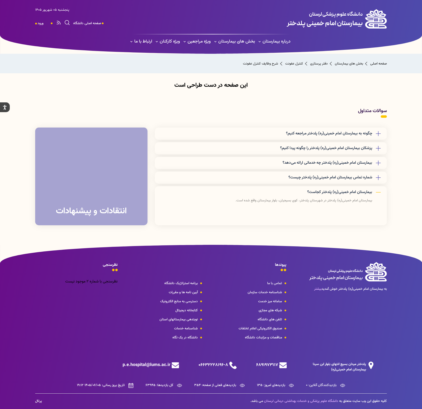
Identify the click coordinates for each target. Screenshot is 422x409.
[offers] (91, 176)
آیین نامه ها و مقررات (183, 292)
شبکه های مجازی (270, 310)
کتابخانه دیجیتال (186, 310)
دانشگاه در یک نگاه (185, 337)
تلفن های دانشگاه (270, 319)
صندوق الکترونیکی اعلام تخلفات (260, 328)
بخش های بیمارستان (236, 41)
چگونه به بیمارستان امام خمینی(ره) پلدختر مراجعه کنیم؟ (329, 133)
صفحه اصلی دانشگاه (87, 23)
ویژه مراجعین (199, 41)
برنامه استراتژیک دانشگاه (181, 283)
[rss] (58, 23)
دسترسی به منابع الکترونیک (179, 301)
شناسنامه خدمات (186, 328)
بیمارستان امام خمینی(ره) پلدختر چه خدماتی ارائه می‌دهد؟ (327, 163)
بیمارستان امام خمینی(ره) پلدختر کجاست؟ (339, 192)
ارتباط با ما (143, 41)
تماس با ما (274, 283)
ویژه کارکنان (170, 41)
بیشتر (318, 289)
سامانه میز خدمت (270, 301)
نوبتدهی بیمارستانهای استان (178, 319)
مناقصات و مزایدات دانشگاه (263, 337)
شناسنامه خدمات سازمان (265, 292)
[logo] (286, 19)
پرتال (38, 401)
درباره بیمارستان (276, 41)
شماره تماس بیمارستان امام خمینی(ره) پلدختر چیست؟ (330, 177)
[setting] (5, 107)
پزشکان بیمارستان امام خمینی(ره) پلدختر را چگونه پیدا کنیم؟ (326, 148)
